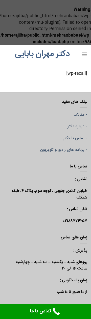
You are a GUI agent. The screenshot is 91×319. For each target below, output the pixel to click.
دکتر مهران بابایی (42, 54)
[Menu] (84, 54)
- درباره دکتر (77, 126)
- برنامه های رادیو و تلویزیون (63, 149)
